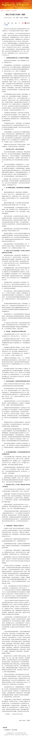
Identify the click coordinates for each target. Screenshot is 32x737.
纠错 (12, 23)
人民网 (1, 10)
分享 (19, 23)
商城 (16, 23)
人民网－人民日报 (19, 17)
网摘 (8, 23)
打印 (5, 23)
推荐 (23, 23)
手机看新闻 (26, 17)
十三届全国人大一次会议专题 (10, 10)
